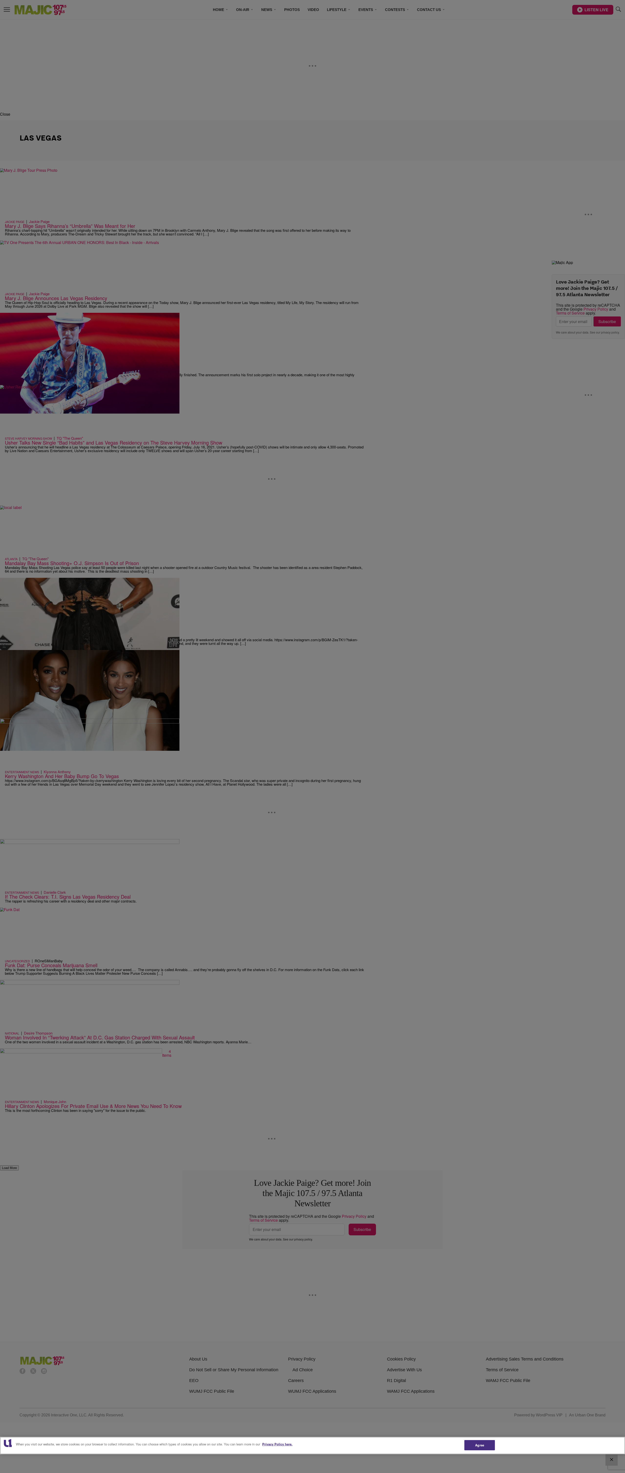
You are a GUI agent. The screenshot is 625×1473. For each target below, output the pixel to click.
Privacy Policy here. (277, 1444)
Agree (479, 1445)
